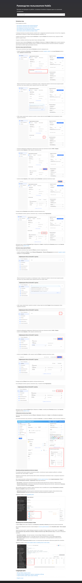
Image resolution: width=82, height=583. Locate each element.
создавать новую (46, 51)
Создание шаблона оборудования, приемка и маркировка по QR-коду (30, 574)
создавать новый (61, 252)
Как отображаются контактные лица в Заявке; (26, 28)
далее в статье (26, 245)
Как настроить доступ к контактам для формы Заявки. (27, 30)
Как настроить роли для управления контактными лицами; (28, 29)
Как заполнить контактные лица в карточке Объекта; (27, 26)
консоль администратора (43, 479)
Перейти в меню (20, 578)
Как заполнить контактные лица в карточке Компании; (27, 25)
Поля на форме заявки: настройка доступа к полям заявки (38, 542)
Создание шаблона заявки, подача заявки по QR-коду (27, 575)
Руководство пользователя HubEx (34, 6)
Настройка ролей (30, 494)
